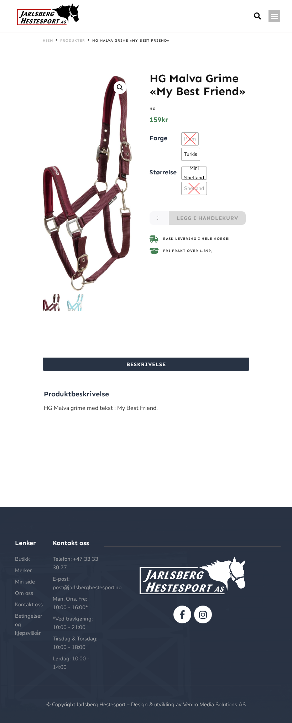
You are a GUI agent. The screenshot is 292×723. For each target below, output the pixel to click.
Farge (158, 137)
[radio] (190, 139)
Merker (23, 570)
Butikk (22, 559)
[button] (274, 16)
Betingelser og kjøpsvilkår (28, 624)
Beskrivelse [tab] (146, 364)
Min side (25, 581)
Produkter (72, 40)
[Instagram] (203, 614)
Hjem (48, 40)
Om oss (24, 593)
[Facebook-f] (182, 614)
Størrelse (163, 171)
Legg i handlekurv (207, 218)
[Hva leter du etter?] (257, 16)
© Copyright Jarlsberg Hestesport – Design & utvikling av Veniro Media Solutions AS (146, 704)
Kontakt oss (29, 604)
